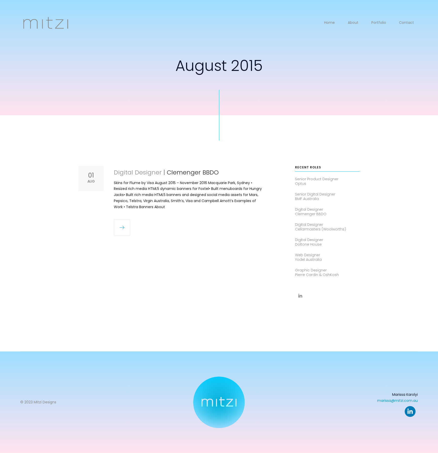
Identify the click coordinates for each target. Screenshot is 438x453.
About (353, 22)
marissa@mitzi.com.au (397, 400)
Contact (406, 22)
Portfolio (378, 22)
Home (329, 22)
